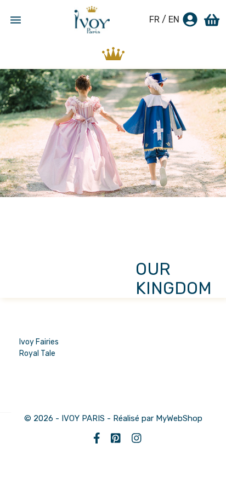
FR (154, 19)
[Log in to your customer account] (190, 20)
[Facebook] (94, 438)
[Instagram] (132, 438)
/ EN (170, 19)
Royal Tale (37, 353)
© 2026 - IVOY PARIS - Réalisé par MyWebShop (113, 418)
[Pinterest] (113, 438)
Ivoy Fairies (39, 342)
